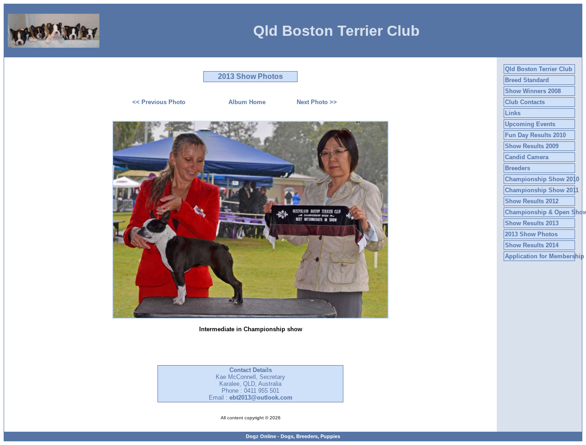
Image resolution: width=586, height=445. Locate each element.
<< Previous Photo (158, 102)
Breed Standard (527, 80)
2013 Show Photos (531, 234)
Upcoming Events (530, 124)
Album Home (247, 102)
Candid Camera (526, 157)
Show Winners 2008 (533, 91)
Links (513, 113)
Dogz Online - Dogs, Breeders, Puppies (293, 436)
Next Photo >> (317, 102)
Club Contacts (525, 102)
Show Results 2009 (532, 146)
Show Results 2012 (532, 201)
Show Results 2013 (532, 223)
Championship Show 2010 (542, 179)
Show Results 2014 (532, 245)
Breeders (517, 168)
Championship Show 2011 (542, 190)
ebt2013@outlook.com (261, 397)
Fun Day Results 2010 (535, 135)
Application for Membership (544, 256)
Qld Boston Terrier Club (538, 69)
